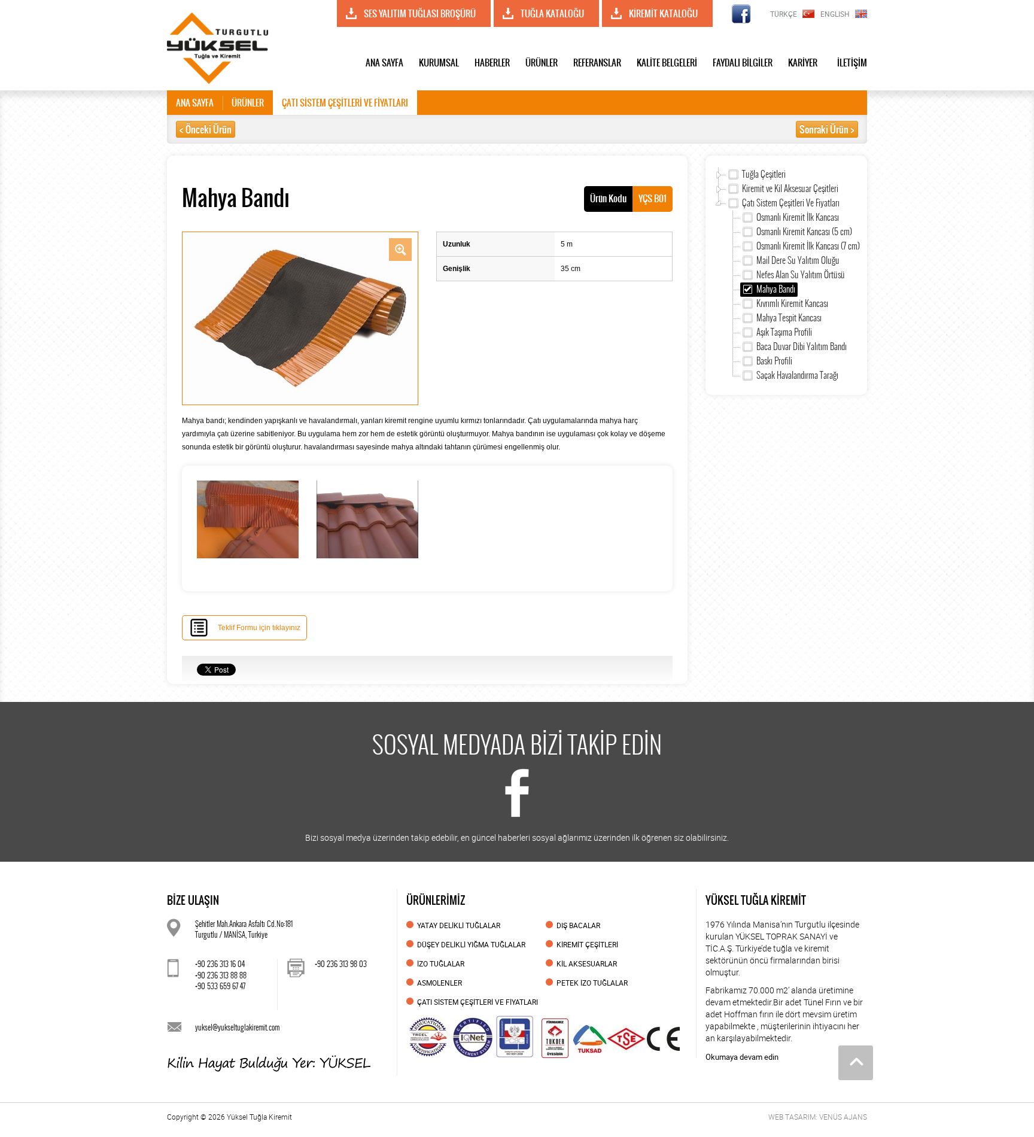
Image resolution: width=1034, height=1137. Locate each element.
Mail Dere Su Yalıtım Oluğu (798, 260)
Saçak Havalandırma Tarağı (797, 375)
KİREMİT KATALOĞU (663, 13)
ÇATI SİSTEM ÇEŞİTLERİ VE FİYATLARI (345, 103)
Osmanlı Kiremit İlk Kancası (797, 217)
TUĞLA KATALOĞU (552, 13)
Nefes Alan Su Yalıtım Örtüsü (800, 274)
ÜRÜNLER (541, 62)
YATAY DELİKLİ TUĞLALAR (458, 925)
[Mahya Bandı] (300, 318)
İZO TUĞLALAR (440, 963)
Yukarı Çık (855, 1062)
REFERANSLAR (597, 62)
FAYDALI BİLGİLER (743, 62)
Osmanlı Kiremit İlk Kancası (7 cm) (808, 246)
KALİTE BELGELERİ (667, 62)
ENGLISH (835, 14)
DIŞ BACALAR (578, 925)
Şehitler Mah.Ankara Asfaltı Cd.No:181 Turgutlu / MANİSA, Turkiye (244, 929)
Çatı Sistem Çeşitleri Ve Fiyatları (791, 202)
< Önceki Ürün (206, 129)
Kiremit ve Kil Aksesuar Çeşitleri (790, 188)
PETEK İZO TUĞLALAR (592, 982)
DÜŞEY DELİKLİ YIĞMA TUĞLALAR (471, 944)
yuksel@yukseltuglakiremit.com (237, 1027)
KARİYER (802, 62)
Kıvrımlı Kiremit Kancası (792, 303)
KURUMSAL (439, 62)
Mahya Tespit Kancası (789, 317)
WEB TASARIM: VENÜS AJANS (817, 1116)
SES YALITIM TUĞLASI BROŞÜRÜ (420, 13)
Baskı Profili (774, 360)
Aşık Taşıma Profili (784, 332)
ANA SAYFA (384, 62)
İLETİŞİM (852, 62)
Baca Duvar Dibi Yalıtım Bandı (801, 346)
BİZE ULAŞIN (193, 900)
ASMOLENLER (439, 982)
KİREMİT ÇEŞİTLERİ (587, 944)
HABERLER (492, 62)
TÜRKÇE (783, 14)
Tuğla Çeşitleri (764, 174)
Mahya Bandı (775, 289)
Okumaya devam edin (741, 1056)
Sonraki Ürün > (826, 129)
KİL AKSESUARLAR (586, 963)
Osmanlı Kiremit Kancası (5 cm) (804, 231)
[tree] (786, 275)
